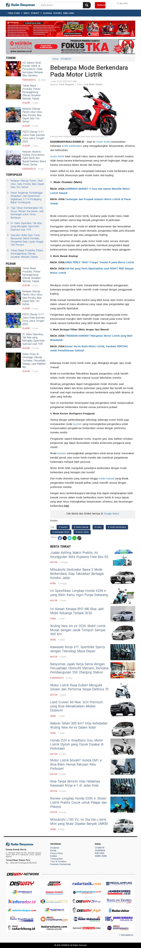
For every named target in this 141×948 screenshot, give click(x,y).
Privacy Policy (56, 853)
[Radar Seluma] (54, 928)
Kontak (53, 850)
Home (55, 59)
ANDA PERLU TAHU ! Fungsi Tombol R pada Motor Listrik (99, 262)
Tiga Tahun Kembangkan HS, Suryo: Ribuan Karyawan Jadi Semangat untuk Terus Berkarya (25, 212)
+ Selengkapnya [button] (126, 935)
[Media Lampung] (119, 884)
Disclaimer (54, 847)
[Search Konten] (87, 5)
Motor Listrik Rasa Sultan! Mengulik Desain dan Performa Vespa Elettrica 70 (79, 687)
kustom (77, 424)
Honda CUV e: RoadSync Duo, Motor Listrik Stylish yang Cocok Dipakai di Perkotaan (77, 744)
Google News (111, 514)
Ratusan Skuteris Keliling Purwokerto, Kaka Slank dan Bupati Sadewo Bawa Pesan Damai (34, 158)
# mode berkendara (117, 527)
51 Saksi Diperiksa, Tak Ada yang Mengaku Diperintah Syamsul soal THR (24, 226)
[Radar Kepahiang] (22, 919)
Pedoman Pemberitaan (60, 864)
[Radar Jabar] (119, 910)
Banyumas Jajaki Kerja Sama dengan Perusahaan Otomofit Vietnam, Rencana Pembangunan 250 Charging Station (79, 668)
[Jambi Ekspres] (119, 892)
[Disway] (22, 884)
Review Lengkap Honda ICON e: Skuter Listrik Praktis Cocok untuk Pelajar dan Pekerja (78, 802)
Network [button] (101, 5)
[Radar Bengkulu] (119, 919)
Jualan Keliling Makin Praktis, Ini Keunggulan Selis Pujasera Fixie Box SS (79, 554)
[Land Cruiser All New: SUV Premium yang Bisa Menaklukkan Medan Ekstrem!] (122, 708)
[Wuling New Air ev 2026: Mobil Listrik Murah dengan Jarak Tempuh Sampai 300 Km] (122, 632)
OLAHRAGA (47, 13)
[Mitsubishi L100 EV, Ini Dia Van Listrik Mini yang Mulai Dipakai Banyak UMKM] (122, 825)
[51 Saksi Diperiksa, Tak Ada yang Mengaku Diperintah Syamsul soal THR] (13, 340)
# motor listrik (82, 532)
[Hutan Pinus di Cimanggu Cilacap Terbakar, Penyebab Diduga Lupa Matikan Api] (13, 360)
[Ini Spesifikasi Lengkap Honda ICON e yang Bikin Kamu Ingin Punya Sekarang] (122, 596)
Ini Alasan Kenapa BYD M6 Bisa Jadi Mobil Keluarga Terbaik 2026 (77, 611)
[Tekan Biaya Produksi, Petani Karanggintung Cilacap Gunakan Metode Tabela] (13, 91)
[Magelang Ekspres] (119, 901)
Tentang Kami (56, 858)
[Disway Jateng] (86, 901)
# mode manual (81, 527)
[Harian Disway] (54, 884)
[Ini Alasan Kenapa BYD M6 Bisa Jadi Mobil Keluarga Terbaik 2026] (122, 614)
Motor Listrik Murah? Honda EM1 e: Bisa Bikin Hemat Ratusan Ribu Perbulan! (76, 764)
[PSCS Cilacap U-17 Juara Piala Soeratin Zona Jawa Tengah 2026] (13, 137)
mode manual (106, 478)
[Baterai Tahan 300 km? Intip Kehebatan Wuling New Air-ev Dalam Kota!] (122, 728)
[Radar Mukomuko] (86, 919)
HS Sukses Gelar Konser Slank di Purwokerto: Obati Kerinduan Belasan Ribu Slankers (32, 69)
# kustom (63, 527)
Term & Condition (58, 861)
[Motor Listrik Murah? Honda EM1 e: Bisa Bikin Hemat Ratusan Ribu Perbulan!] (122, 767)
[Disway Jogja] (86, 910)
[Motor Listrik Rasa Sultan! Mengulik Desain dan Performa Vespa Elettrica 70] (122, 690)
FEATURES (57, 13)
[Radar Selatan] (119, 928)
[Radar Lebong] (22, 928)
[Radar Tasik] (86, 884)
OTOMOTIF (35, 13)
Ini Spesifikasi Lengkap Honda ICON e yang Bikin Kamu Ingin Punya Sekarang (79, 593)
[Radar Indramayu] (22, 892)
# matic (98, 527)
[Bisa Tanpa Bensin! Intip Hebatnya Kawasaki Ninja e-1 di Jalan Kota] (122, 786)
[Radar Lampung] (54, 901)
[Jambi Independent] (86, 892)
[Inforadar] (22, 901)
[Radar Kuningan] (22, 910)
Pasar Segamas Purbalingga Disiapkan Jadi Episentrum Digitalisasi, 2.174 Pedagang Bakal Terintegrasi (24, 197)
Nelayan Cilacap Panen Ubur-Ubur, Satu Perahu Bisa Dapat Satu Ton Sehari (32, 115)
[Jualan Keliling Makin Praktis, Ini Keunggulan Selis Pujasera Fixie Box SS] (122, 558)
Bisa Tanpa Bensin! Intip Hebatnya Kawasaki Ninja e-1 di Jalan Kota (75, 783)
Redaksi (53, 856)
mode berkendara (72, 146)
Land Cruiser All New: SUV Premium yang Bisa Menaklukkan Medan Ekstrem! (76, 706)
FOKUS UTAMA (14, 13)
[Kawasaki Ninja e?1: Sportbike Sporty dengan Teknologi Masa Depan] (122, 652)
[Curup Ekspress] (54, 919)
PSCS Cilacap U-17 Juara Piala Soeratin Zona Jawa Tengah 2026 (33, 136)
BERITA (26, 13)
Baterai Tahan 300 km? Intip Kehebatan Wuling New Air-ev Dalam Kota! (79, 725)
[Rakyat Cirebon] (54, 892)
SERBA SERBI (68, 13)
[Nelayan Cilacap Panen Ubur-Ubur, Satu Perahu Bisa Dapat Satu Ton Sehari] (13, 114)
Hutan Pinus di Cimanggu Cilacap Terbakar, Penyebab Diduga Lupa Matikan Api (34, 360)
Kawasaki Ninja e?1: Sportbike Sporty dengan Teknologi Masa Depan (77, 649)
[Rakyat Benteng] (86, 928)
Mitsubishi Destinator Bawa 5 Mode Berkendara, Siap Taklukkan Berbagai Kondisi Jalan (77, 573)
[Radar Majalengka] (54, 910)
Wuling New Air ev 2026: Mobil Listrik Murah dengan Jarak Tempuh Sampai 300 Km (77, 630)
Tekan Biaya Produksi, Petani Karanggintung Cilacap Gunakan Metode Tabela (31, 92)
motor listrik (103, 142)
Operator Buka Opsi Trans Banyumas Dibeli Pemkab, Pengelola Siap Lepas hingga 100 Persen (25, 240)
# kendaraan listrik (60, 532)
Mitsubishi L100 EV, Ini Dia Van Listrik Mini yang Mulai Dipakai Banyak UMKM (79, 821)
